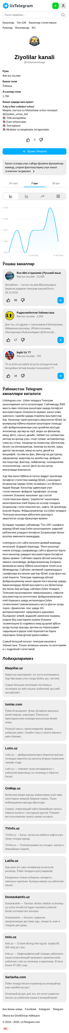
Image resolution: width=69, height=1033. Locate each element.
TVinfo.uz (12, 828)
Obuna (6, 1015)
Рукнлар (8, 27)
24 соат (13, 183)
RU (34, 27)
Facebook (30, 1009)
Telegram (58, 1009)
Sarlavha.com (15, 977)
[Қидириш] (63, 15)
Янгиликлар (22, 27)
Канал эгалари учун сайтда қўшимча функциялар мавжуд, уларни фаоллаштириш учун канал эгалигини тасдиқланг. (34, 167)
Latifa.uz (11, 861)
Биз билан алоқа (12, 1009)
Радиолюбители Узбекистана (35, 312)
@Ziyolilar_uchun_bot (15, 114)
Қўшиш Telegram (37, 151)
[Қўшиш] (60, 300)
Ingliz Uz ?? (24, 352)
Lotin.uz (11, 748)
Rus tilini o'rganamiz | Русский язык (39, 273)
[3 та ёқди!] (28, 140)
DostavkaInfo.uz (17, 897)
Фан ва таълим (11, 75)
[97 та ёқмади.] (23, 300)
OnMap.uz (13, 788)
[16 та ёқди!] (8, 376)
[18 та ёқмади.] (23, 376)
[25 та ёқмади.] (23, 340)
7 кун (34, 183)
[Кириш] (63, 6)
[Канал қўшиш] (55, 6)
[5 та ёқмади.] (41, 140)
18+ (5, 1029)
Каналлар (8, 22)
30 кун (56, 183)
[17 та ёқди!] (8, 340)
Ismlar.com (13, 704)
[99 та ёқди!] (8, 300)
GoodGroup (21, 1015)
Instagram (44, 1009)
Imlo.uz (10, 937)
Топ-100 (21, 22)
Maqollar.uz (14, 668)
